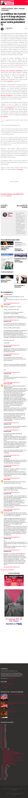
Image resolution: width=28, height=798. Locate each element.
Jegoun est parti (12, 711)
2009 (3, 746)
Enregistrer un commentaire (7, 569)
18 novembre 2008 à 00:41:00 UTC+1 (12, 550)
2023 (3, 728)
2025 (3, 725)
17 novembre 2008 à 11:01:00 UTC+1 (11, 422)
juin (4, 770)
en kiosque (10, 81)
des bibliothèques (9, 107)
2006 (3, 779)
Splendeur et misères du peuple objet (10, 752)
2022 (3, 729)
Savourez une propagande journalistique (11, 70)
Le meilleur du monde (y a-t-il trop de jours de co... (13, 757)
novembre (5, 749)
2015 (3, 738)
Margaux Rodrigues (12, 678)
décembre (5, 748)
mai (4, 771)
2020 (3, 732)
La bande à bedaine (4, 206)
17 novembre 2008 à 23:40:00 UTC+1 (12, 492)
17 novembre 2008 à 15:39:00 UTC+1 (12, 455)
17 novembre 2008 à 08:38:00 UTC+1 (12, 382)
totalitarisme (5, 10)
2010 (3, 744)
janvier (4, 776)
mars (4, 774)
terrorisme (21, 8)
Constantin (6, 294)
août (4, 767)
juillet (4, 769)
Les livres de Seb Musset (8, 683)
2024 (3, 727)
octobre (5, 765)
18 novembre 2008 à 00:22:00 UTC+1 (12, 509)
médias (16, 8)
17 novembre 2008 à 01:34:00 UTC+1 (12, 354)
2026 (3, 724)
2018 (3, 734)
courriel (22, 676)
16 (26, 28)
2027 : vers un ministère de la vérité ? (16, 694)
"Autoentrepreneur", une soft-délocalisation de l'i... (13, 753)
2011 (3, 743)
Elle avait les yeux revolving (22, 206)
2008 (3, 747)
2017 (3, 735)
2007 (3, 778)
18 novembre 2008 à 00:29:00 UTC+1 (12, 537)
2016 (3, 737)
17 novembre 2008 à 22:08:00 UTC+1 (12, 478)
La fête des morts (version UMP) (9, 763)
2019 (3, 733)
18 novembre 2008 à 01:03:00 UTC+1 (12, 567)
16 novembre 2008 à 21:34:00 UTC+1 (12, 345)
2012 (3, 742)
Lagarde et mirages (7, 761)
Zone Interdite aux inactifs (8, 751)
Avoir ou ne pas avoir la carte (9, 755)
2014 (3, 739)
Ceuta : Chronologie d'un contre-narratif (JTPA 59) (17, 703)
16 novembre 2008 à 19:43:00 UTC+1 (12, 303)
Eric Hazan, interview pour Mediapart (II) (12, 194)
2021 (3, 730)
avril (4, 772)
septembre (5, 766)
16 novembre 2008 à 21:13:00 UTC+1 (11, 320)
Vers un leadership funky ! (8, 762)
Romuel (5, 304)
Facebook (5, 687)
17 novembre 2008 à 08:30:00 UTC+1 (12, 372)
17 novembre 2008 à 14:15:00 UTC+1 (11, 430)
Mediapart (20, 169)
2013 (3, 741)
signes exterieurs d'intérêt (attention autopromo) (13, 760)
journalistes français (7, 8)
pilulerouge (6, 383)
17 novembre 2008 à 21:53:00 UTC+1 (12, 465)
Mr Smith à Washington (7, 95)
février (4, 775)
